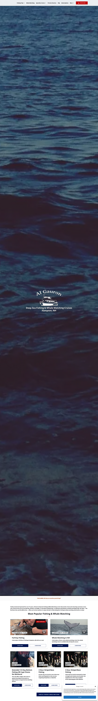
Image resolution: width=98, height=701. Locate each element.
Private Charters (52, 3)
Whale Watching (30, 3)
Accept (79, 697)
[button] (95, 686)
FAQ (59, 3)
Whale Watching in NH (61, 638)
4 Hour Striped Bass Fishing (73, 671)
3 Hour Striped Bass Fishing (46, 671)
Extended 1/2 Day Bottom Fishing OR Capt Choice (22, 672)
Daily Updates (64, 3)
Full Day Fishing (18, 638)
